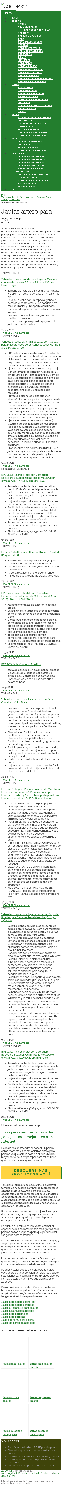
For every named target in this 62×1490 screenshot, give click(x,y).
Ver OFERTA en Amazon (16, 332)
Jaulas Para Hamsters (32, 159)
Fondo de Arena (28, 147)
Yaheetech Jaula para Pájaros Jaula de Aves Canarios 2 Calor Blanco (27, 701)
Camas (22, 24)
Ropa (21, 39)
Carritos (24, 33)
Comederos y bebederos (33, 180)
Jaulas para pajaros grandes (17, 1304)
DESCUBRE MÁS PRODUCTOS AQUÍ (31, 1172)
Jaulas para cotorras (13, 1316)
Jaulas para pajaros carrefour (18, 1301)
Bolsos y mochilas (29, 36)
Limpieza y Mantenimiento (34, 132)
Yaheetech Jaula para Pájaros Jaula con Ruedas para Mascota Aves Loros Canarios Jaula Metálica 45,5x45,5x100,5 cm (30, 344)
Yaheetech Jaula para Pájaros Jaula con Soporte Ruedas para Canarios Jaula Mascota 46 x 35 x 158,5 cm (30, 917)
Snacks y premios (28, 75)
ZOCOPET (6, 1471)
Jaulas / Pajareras (30, 141)
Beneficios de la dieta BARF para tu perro (32, 1447)
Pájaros (17, 138)
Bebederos (25, 54)
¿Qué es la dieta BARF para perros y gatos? (33, 1456)
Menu (8, 13)
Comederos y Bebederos (33, 99)
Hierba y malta (27, 108)
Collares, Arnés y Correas (35, 105)
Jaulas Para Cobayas (31, 162)
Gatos (15, 84)
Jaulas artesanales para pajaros (19, 1307)
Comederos (25, 63)
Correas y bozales (30, 48)
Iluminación (25, 126)
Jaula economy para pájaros (18, 1319)
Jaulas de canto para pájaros (18, 1322)
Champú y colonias (30, 72)
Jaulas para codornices (14, 1313)
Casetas (23, 45)
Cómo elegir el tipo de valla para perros (31, 1465)
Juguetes (24, 60)
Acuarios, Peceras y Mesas (34, 117)
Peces (15, 114)
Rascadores (25, 87)
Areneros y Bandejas (31, 93)
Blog (15, 189)
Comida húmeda (27, 66)
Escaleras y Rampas (30, 42)
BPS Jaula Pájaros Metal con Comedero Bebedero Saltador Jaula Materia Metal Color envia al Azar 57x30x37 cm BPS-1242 (28, 477)
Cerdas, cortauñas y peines (35, 78)
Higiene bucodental (30, 69)
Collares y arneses (30, 51)
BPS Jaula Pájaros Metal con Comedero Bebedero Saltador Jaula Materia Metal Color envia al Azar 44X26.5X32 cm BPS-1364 (28, 1054)
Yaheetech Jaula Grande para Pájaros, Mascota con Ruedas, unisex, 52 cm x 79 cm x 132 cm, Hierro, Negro (29, 282)
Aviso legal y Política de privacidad (20, 1473)
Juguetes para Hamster (33, 174)
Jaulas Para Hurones (31, 165)
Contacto (46, 1473)
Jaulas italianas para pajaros (17, 1310)
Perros (16, 21)
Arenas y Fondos (28, 183)
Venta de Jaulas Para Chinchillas (29, 170)
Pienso (22, 57)
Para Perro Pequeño (37, 30)
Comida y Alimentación (32, 135)
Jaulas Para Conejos (31, 156)
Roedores (18, 153)
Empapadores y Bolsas (32, 81)
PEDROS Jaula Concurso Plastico (21, 664)
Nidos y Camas (26, 186)
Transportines (27, 27)
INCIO (15, 18)
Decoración (25, 120)
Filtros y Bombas (28, 129)
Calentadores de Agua (32, 123)
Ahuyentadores (28, 96)
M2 (13, 1476)
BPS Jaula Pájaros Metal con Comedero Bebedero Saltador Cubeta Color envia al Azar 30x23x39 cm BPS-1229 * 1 (28, 596)
